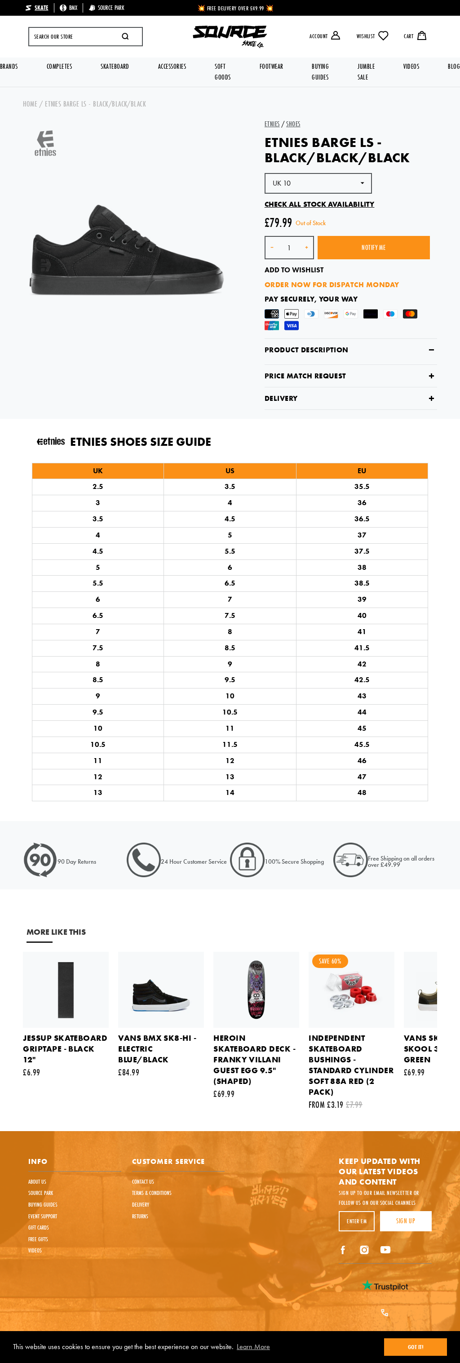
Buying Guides (320, 72)
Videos (411, 66)
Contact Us (143, 1181)
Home (30, 103)
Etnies (272, 124)
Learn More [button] (253, 1346)
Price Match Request (305, 376)
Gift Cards (38, 1227)
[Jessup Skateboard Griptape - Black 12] (66, 990)
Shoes (293, 124)
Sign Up (405, 1220)
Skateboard (115, 66)
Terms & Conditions (152, 1193)
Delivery (281, 398)
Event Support (42, 1216)
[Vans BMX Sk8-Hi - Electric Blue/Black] (161, 990)
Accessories (172, 66)
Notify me (373, 247)
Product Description (307, 350)
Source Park (40, 1193)
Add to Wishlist (294, 270)
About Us (37, 1181)
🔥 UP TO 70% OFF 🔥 (236, 8)
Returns (140, 1216)
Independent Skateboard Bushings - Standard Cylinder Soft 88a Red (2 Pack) (351, 1065)
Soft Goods (222, 72)
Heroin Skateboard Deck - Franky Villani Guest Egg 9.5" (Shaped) (254, 1059)
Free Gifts (38, 1239)
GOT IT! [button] (416, 1347)
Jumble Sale (366, 72)
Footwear (271, 66)
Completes (59, 66)
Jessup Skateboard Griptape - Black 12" (65, 1049)
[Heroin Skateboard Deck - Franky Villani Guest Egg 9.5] (256, 990)
